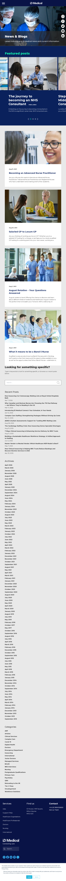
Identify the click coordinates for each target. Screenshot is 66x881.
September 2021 (11, 564)
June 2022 (8, 539)
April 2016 (8, 642)
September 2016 (11, 633)
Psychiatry (9, 778)
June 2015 (8, 664)
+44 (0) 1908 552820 (56, 807)
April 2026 (8, 465)
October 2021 (10, 562)
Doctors (8, 747)
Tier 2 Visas (9, 786)
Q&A (6, 780)
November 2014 (10, 683)
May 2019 (8, 619)
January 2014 (10, 708)
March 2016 (9, 644)
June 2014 (8, 694)
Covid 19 (8, 742)
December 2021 (10, 556)
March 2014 (9, 702)
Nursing (8, 769)
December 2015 (10, 650)
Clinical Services (11, 736)
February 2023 (10, 528)
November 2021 (10, 559)
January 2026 (10, 470)
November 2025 (10, 473)
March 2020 (9, 608)
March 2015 (9, 672)
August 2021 (9, 567)
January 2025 (10, 487)
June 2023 (8, 520)
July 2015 (8, 661)
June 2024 (9, 498)
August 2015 (9, 658)
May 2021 (8, 570)
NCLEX (7, 764)
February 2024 (10, 504)
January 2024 (10, 506)
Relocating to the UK (12, 783)
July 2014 (8, 691)
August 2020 (9, 595)
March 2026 (9, 468)
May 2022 (8, 542)
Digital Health (10, 745)
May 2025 (8, 481)
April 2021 (8, 573)
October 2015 (10, 653)
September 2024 (11, 493)
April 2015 (8, 669)
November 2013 (10, 713)
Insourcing (9, 753)
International (9, 756)
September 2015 (11, 655)
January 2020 (10, 611)
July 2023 (8, 517)
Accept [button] (29, 877)
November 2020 (11, 586)
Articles (7, 733)
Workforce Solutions (12, 791)
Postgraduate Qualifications (15, 772)
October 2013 (10, 716)
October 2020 (10, 589)
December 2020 (11, 584)
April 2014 (8, 700)
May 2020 (8, 603)
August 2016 (9, 636)
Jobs (4, 809)
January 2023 (10, 531)
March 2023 (9, 526)
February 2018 (10, 622)
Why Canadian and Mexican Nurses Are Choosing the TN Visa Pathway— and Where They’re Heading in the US (31, 405)
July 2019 (8, 617)
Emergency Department (14, 750)
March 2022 (9, 548)
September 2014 (11, 688)
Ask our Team (54, 810)
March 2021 (9, 575)
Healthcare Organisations (11, 817)
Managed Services (12, 761)
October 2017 (10, 625)
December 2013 (10, 711)
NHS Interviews (10, 767)
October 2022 (10, 534)
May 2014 (8, 697)
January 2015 (9, 677)
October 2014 (10, 686)
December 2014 (10, 680)
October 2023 (10, 512)
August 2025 (9, 476)
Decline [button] (36, 877)
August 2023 (9, 515)
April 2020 (8, 606)
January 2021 (9, 581)
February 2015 (10, 675)
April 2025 (8, 484)
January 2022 (10, 553)
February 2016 (10, 647)
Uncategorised (10, 789)
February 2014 (10, 705)
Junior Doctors (10, 758)
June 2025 (8, 479)
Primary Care (9, 775)
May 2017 (8, 628)
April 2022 (8, 545)
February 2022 (10, 550)
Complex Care (10, 739)
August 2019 (9, 614)
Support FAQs (7, 813)
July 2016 (8, 639)
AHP (6, 731)
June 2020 (8, 600)
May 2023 (8, 523)
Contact (53, 803)
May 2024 (8, 501)
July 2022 (8, 537)
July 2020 (8, 597)
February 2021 (10, 578)
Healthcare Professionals (11, 820)
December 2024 (11, 490)
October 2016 (10, 631)
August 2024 (9, 495)
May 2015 (8, 666)
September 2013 (11, 719)
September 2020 (11, 592)
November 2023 (10, 509)
